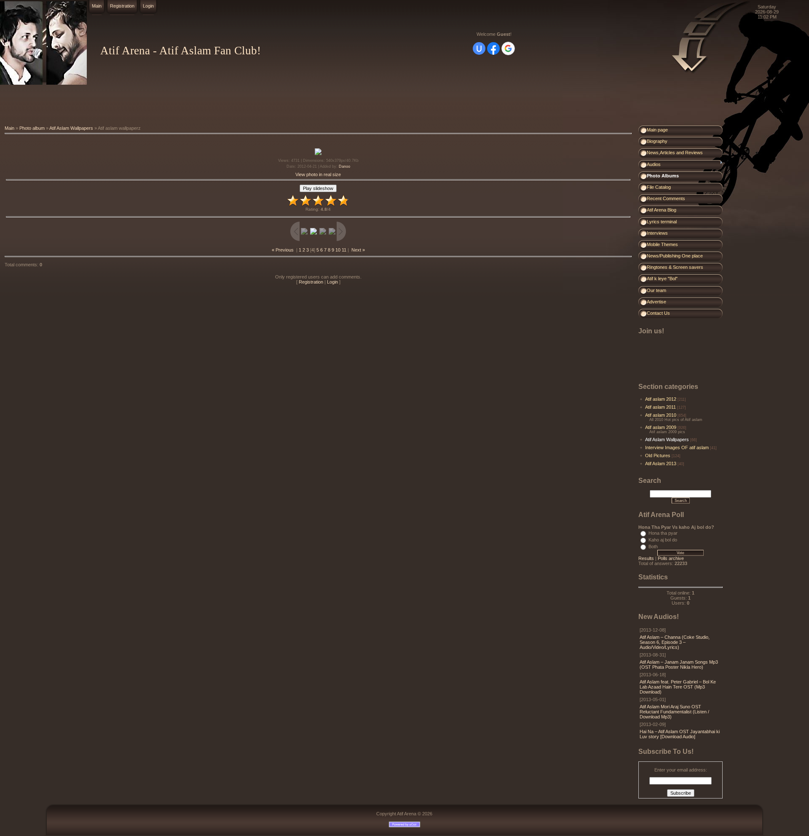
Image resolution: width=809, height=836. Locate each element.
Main (97, 5)
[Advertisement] (153, 105)
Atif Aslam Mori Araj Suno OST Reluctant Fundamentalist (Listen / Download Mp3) (674, 711)
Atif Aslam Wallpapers (71, 128)
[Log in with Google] (508, 48)
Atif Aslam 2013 (660, 463)
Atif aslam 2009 (660, 427)
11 (344, 249)
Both (653, 546)
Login (148, 5)
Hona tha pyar (663, 533)
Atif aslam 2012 (660, 399)
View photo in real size (318, 174)
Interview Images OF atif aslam (677, 447)
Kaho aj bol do (662, 539)
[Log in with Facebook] (493, 48)
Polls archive (671, 558)
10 (337, 249)
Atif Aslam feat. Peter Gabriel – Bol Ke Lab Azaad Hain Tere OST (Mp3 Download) (678, 686)
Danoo (344, 166)
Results (646, 558)
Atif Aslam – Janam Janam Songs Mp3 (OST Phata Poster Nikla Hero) (679, 664)
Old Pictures (657, 455)
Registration (122, 5)
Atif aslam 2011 (660, 407)
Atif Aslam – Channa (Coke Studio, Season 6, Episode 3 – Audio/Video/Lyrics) (675, 642)
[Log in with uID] (479, 48)
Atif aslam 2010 (660, 415)
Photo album (32, 128)
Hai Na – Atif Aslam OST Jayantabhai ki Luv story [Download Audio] (680, 734)
